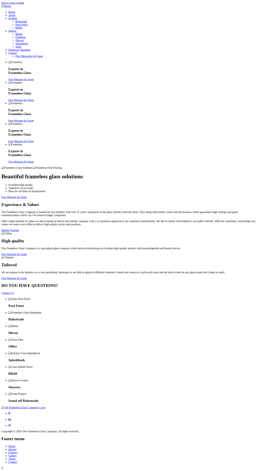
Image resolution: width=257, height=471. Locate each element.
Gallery (12, 455)
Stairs (18, 46)
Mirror (19, 34)
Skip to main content (12, 2)
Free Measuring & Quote (29, 56)
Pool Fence (21, 24)
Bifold (18, 27)
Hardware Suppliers (19, 49)
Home (11, 12)
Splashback (21, 43)
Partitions (20, 37)
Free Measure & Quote (21, 79)
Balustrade (21, 21)
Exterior (12, 18)
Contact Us (7, 292)
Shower (19, 40)
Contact (12, 52)
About (11, 15)
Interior (12, 30)
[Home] (6, 6)
